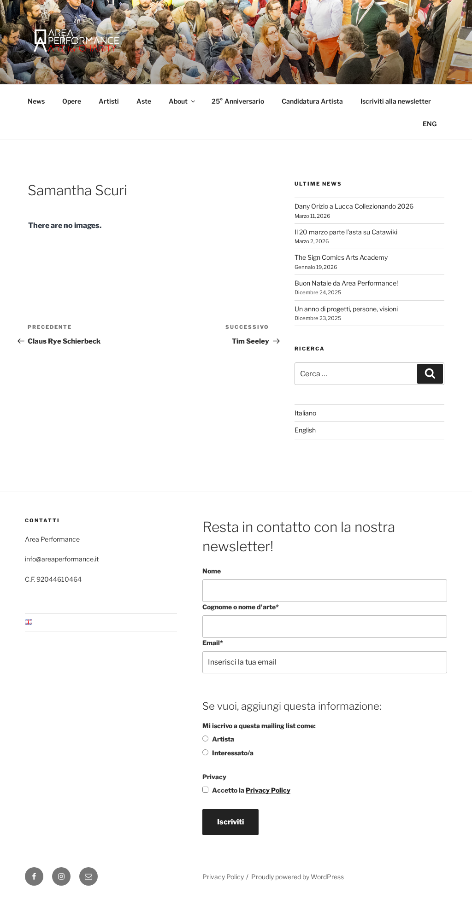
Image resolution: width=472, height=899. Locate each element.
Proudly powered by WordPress (297, 877)
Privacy (214, 777)
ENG (430, 124)
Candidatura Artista (312, 101)
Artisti (109, 101)
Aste (143, 101)
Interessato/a (233, 753)
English (305, 430)
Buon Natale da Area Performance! (346, 283)
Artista (223, 739)
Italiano (305, 413)
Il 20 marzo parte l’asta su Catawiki (346, 232)
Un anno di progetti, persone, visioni (346, 309)
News (36, 101)
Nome (211, 571)
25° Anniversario (238, 101)
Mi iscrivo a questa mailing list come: (259, 726)
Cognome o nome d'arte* (240, 607)
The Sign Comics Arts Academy (341, 257)
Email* (212, 643)
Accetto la (251, 790)
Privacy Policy (268, 790)
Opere (71, 101)
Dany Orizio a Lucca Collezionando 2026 (354, 206)
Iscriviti (230, 821)
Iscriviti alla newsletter (395, 101)
